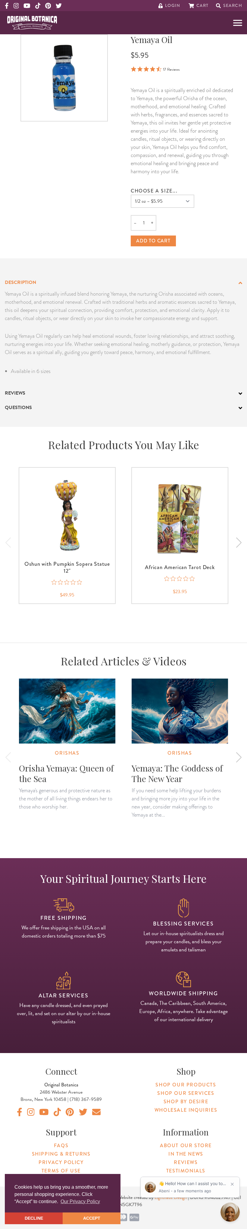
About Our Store (186, 1145)
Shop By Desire (186, 1101)
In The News (185, 1153)
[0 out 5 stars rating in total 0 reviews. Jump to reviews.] (67, 582)
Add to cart (153, 240)
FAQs (61, 1145)
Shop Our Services (185, 1093)
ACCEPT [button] (91, 1218)
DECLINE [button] (34, 1218)
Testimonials (185, 1170)
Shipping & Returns (61, 1153)
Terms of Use (61, 1170)
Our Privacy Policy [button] (80, 1201)
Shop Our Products (185, 1084)
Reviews (186, 1162)
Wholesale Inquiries (186, 1110)
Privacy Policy (61, 1162)
